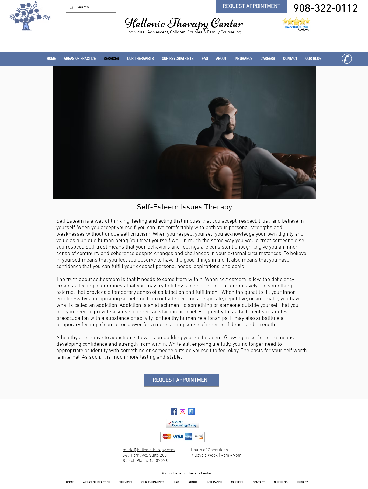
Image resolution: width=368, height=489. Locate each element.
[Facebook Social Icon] (174, 411)
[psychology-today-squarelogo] (191, 411)
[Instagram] (182, 411)
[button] (140, 59)
